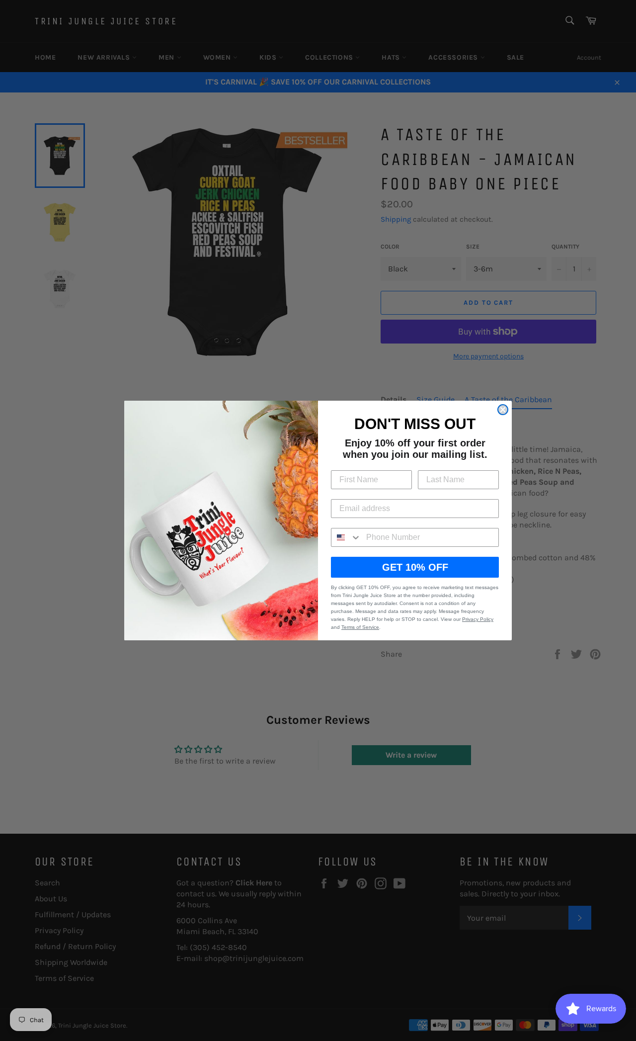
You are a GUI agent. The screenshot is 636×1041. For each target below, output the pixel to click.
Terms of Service (360, 627)
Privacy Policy (477, 619)
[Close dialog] (503, 410)
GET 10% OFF (415, 567)
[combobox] (346, 537)
